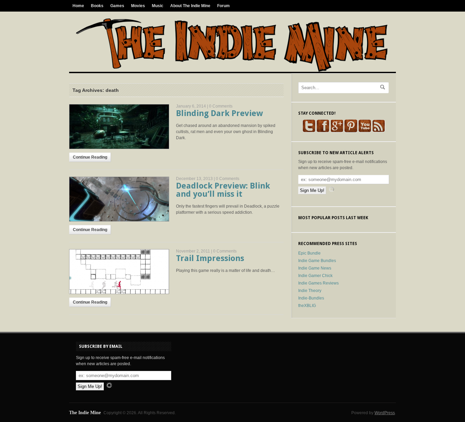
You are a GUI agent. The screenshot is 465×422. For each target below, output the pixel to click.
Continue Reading (90, 157)
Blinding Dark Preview (219, 113)
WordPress (384, 412)
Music (157, 5)
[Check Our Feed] (379, 131)
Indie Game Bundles (317, 260)
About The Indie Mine (190, 5)
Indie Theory (309, 290)
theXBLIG (307, 305)
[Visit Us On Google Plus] (337, 131)
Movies (138, 5)
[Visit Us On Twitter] (309, 131)
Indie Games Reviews (318, 283)
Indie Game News (314, 268)
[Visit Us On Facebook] (323, 131)
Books (97, 5)
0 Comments (221, 106)
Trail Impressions (210, 258)
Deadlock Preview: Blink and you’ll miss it (223, 190)
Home (78, 5)
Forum (223, 5)
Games (117, 5)
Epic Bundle (309, 253)
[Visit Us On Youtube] (365, 131)
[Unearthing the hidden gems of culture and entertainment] (231, 70)
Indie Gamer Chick (315, 275)
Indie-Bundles (311, 298)
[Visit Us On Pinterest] (351, 131)
